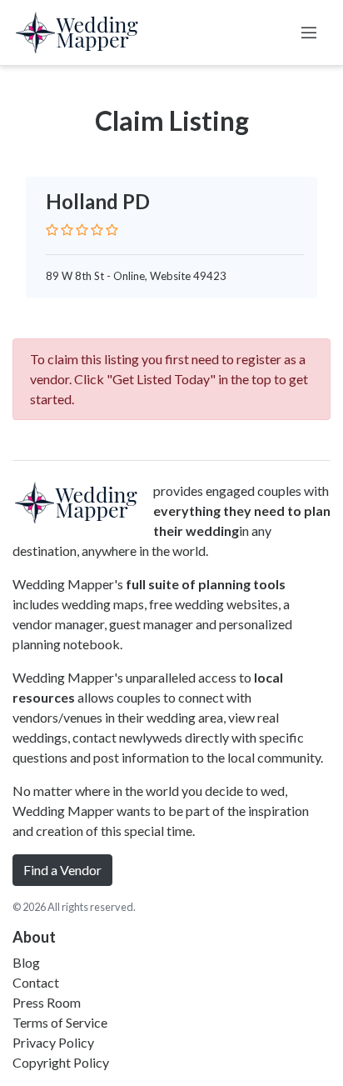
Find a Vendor (62, 870)
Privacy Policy (53, 1042)
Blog (26, 962)
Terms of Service (59, 1022)
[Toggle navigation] (309, 32)
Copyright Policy (60, 1062)
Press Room (46, 1002)
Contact (35, 982)
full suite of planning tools (206, 584)
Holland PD (98, 201)
